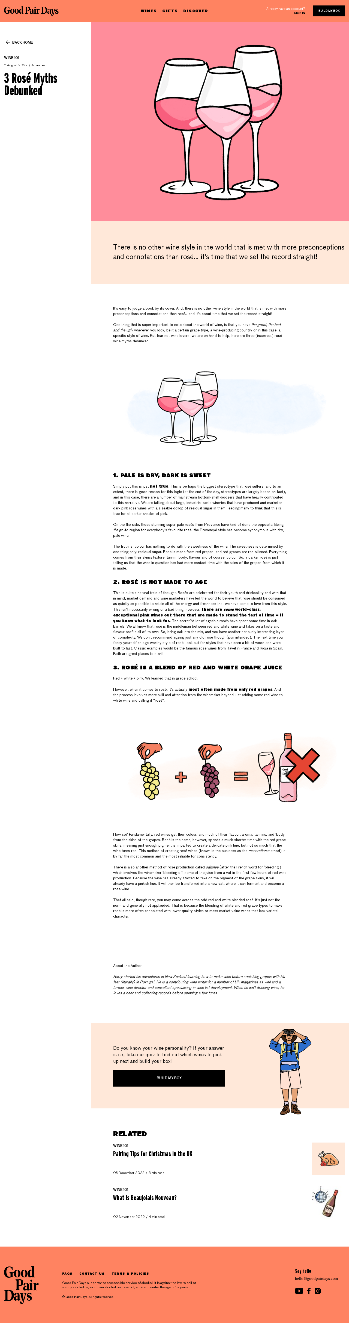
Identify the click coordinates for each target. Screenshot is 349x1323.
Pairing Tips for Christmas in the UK (152, 1154)
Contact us (92, 1273)
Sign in (299, 13)
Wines (149, 10)
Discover (195, 10)
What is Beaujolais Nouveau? (145, 1198)
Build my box (329, 11)
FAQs (67, 1273)
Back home (22, 43)
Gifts (170, 10)
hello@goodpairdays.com (316, 1278)
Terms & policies (130, 1273)
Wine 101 (11, 58)
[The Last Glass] (31, 11)
